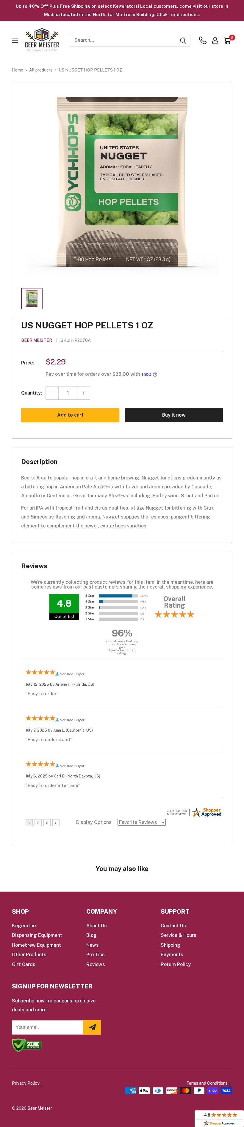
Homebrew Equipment (36, 945)
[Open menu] (15, 40)
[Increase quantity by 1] (83, 393)
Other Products (29, 954)
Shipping (170, 945)
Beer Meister (36, 340)
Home (17, 70)
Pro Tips (95, 954)
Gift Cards (23, 964)
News (92, 945)
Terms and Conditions (207, 1083)
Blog (91, 935)
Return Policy (176, 964)
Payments (172, 954)
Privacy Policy (26, 1083)
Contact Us (173, 926)
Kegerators (24, 926)
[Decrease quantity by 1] (52, 393)
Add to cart (70, 415)
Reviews (95, 964)
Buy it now (174, 415)
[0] (227, 40)
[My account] (215, 40)
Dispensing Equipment (37, 935)
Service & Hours (178, 935)
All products (41, 70)
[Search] (183, 40)
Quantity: (31, 393)
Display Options (94, 822)
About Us (96, 926)
